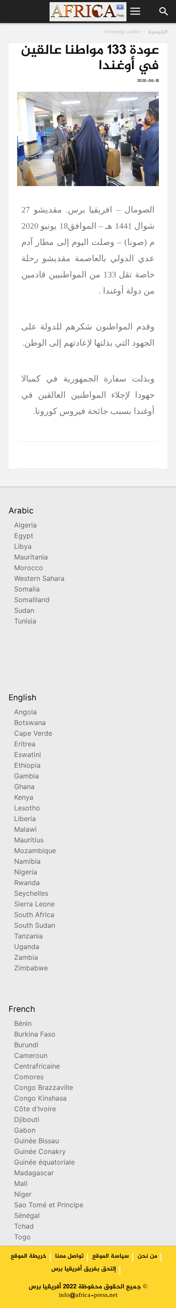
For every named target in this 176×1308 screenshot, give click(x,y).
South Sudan (34, 926)
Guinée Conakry (40, 1152)
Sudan (24, 611)
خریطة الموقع (29, 1256)
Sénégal (27, 1216)
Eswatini (27, 755)
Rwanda (27, 883)
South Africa (34, 915)
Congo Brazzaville (43, 1088)
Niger (23, 1195)
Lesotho (27, 809)
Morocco (28, 568)
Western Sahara (39, 579)
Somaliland (32, 600)
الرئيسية (157, 32)
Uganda (26, 947)
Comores (29, 1078)
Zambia (26, 958)
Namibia (27, 862)
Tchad (24, 1227)
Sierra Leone (34, 905)
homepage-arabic (122, 32)
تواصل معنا (69, 1256)
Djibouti (26, 1120)
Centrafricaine (37, 1067)
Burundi (26, 1046)
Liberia (25, 819)
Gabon (24, 1131)
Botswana (30, 723)
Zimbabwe (31, 969)
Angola (25, 713)
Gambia (26, 777)
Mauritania (31, 558)
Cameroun (30, 1056)
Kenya (23, 798)
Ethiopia (27, 766)
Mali (20, 1184)
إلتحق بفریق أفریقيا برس (83, 1269)
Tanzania (28, 937)
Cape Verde (33, 734)
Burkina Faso (35, 1035)
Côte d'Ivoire (35, 1110)
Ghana (24, 787)
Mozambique (35, 851)
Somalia (27, 590)
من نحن (147, 1256)
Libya (23, 547)
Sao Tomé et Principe (48, 1206)
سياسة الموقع (110, 1256)
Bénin (23, 1024)
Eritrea (24, 745)
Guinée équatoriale (44, 1163)
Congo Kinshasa (40, 1099)
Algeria (25, 526)
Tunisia (25, 622)
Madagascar (34, 1174)
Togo (22, 1238)
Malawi (25, 830)
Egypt (23, 536)
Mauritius (29, 841)
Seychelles (31, 894)
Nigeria (25, 873)
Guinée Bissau (36, 1142)
